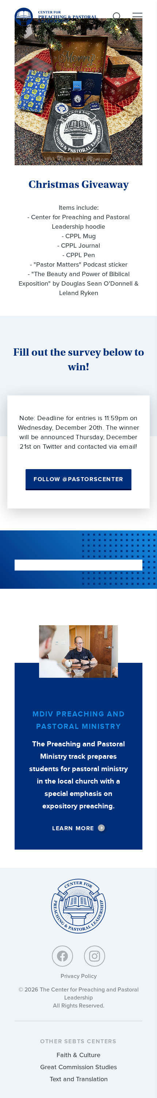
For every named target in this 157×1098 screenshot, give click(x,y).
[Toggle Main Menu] (137, 17)
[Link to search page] (117, 16)
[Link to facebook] (62, 956)
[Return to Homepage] (78, 907)
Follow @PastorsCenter (78, 479)
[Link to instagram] (94, 956)
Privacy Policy (79, 976)
